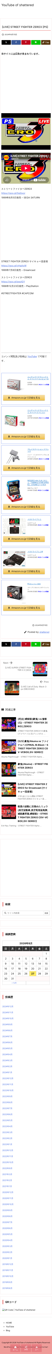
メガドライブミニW (35, 551)
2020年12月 (7, 1192)
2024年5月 (7, 1048)
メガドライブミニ (34, 519)
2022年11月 (7, 1156)
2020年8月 (7, 1216)
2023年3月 (7, 1132)
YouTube (32, 356)
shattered (44, 632)
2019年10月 (7, 1276)
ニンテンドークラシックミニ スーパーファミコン (37, 411)
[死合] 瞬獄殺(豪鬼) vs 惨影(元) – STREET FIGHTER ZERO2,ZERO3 (33, 722)
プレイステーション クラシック (38, 450)
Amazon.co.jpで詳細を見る (25, 397)
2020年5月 (7, 1234)
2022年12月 (7, 1150)
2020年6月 (7, 1228)
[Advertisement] (26, 84)
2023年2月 (7, 1138)
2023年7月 (7, 1108)
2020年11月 (7, 1198)
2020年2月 (7, 1252)
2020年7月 (7, 1222)
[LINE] (35, 42)
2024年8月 (7, 1030)
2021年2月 (7, 1180)
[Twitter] (6, 42)
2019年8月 (7, 1288)
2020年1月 (7, 1258)
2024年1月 (7, 1072)
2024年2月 (7, 1066)
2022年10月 (7, 1162)
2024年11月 (7, 1012)
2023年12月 (7, 1078)
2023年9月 (7, 1096)
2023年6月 (7, 1114)
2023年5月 (7, 1120)
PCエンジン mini (34, 584)
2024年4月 (7, 1054)
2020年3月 (7, 1246)
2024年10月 (8, 1018)
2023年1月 (7, 1144)
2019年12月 (7, 1264)
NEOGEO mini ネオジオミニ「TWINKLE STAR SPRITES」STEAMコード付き (38, 482)
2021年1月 (7, 1186)
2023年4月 (7, 1126)
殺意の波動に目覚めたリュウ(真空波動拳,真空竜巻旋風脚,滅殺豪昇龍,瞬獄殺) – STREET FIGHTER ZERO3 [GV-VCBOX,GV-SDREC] (33, 813)
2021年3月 (7, 1174)
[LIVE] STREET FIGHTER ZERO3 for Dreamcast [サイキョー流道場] (32, 788)
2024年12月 (7, 1006)
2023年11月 (7, 1084)
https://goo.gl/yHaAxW (13, 265)
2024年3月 (7, 1060)
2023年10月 (8, 1090)
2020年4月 (7, 1240)
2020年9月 (7, 1210)
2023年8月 (7, 1102)
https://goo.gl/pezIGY (13, 281)
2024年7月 (7, 1036)
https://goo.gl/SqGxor (13, 193)
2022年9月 (7, 1168)
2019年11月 (7, 1270)
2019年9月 (7, 1282)
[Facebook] (16, 42)
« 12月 (14, 983)
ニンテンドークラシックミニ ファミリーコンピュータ (38, 378)
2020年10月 (8, 1204)
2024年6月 (7, 1042)
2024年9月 (7, 1024)
